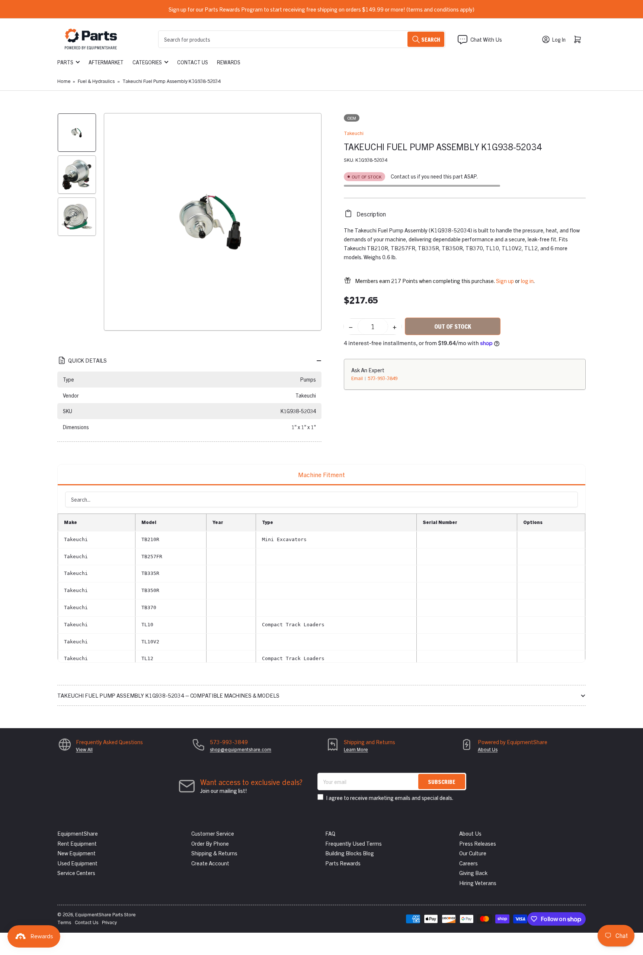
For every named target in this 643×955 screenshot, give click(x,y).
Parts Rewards (343, 862)
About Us (488, 749)
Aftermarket (106, 62)
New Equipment (76, 852)
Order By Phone (210, 843)
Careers (468, 862)
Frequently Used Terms (353, 843)
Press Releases (477, 843)
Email (357, 377)
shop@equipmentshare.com (240, 749)
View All (84, 749)
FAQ (330, 833)
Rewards (228, 62)
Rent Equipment (77, 843)
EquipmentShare (77, 833)
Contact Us (192, 62)
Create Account (210, 862)
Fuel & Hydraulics (96, 81)
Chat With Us (486, 39)
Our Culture (472, 852)
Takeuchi (354, 133)
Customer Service (212, 833)
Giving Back (473, 872)
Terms (64, 922)
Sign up (505, 280)
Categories (147, 62)
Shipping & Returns (214, 852)
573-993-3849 (382, 377)
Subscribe (441, 781)
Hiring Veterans (477, 882)
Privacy (109, 922)
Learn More (356, 749)
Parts (65, 62)
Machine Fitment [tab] (321, 474)
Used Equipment (77, 862)
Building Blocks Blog (349, 852)
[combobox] (301, 39)
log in (527, 280)
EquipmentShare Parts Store (105, 914)
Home (64, 81)
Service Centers (76, 872)
